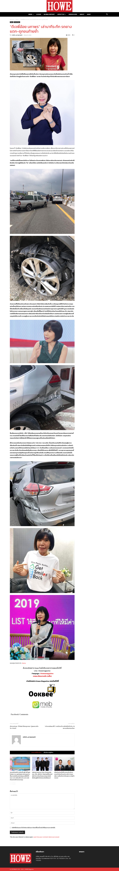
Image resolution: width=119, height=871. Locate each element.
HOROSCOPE (73, 14)
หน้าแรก (12, 19)
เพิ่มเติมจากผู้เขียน (48, 752)
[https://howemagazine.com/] (59, 6)
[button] (107, 14)
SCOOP (38, 14)
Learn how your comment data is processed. (46, 837)
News (17, 19)
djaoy (24, 663)
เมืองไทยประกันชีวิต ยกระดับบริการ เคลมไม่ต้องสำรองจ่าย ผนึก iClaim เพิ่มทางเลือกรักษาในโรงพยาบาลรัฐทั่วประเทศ (64, 775)
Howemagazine (46, 673)
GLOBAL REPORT (49, 14)
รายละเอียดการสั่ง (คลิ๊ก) (42, 676)
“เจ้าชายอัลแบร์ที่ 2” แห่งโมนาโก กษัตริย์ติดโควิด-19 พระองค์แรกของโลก (60, 727)
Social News (17, 22)
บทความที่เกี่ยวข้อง (36, 752)
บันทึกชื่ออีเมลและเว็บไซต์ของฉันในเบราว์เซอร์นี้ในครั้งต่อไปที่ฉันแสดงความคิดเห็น (33, 828)
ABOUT (82, 14)
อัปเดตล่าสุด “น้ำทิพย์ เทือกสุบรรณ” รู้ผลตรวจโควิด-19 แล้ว (24, 727)
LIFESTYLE (60, 14)
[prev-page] (11, 783)
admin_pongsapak (17, 35)
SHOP (89, 14)
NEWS (30, 14)
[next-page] (14, 783)
